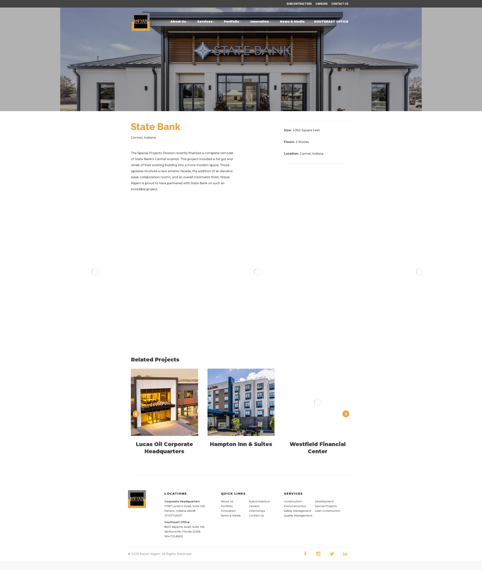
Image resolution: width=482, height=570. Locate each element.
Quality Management (298, 515)
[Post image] (164, 402)
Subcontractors (259, 501)
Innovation (228, 511)
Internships (257, 511)
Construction (293, 501)
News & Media (230, 515)
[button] (13, 272)
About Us (227, 501)
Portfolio (227, 506)
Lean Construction (327, 511)
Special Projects (326, 506)
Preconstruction (295, 506)
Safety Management (297, 511)
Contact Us (256, 515)
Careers (254, 506)
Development (324, 501)
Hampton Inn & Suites (241, 444)
